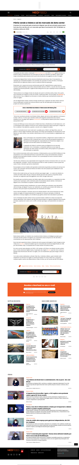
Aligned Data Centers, (27, 266)
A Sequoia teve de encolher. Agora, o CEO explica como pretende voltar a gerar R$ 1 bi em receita (47, 394)
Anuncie (38, 450)
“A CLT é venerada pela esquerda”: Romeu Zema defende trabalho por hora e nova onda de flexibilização (48, 435)
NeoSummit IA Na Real (61, 15)
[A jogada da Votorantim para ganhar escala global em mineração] (50, 354)
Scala (49, 250)
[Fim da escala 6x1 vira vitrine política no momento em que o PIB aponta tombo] (16, 359)
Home (14, 19)
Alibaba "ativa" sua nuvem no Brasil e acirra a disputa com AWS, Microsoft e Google (65, 331)
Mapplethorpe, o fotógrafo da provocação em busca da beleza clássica (30, 322)
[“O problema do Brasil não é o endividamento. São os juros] (16, 381)
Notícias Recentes (14, 301)
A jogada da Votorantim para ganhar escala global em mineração (65, 354)
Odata (53, 73)
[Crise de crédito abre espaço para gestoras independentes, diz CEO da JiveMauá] (16, 422)
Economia (16, 15)
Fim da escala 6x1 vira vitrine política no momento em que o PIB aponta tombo (31, 359)
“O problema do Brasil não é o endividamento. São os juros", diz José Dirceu (48, 381)
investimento (37, 119)
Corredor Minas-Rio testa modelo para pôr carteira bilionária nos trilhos (31, 348)
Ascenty (22, 244)
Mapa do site (41, 452)
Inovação (47, 15)
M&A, (43, 266)
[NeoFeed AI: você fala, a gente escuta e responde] (50, 343)
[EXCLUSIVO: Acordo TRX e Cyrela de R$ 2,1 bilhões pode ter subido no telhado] (50, 308)
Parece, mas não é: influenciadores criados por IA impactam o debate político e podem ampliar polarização (48, 408)
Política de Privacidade (46, 450)
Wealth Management (31, 15)
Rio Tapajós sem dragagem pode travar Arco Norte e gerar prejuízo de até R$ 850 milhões (31, 335)
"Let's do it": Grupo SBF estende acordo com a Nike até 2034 (65, 320)
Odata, (47, 266)
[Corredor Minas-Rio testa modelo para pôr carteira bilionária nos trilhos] (16, 348)
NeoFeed (60, 94)
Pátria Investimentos (40, 73)
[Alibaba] (50, 331)
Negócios (10, 15)
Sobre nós (33, 450)
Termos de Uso (40, 291)
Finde (52, 15)
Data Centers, (37, 266)
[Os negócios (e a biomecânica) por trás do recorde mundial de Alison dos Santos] (16, 308)
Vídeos (69, 15)
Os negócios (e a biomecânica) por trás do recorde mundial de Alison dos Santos (31, 308)
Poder (22, 15)
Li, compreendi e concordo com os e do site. (35, 292)
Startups (40, 15)
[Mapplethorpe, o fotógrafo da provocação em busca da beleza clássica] (16, 322)
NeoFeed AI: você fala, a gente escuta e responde (65, 343)
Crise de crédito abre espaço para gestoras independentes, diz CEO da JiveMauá (48, 421)
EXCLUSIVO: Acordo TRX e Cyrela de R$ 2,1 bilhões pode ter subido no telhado (65, 308)
